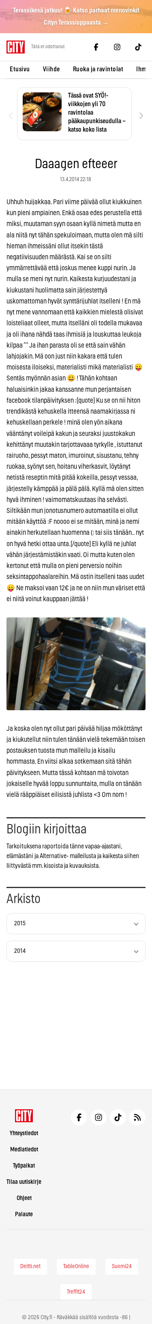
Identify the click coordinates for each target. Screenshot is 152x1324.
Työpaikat (24, 1166)
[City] (24, 1115)
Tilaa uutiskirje (23, 1182)
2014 (20, 951)
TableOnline (76, 1266)
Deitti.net (30, 1266)
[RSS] (137, 1117)
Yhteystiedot (24, 1133)
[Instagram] (117, 47)
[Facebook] (96, 47)
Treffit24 (76, 1292)
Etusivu (20, 69)
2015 (20, 923)
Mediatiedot (24, 1150)
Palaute (24, 1214)
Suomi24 (122, 1266)
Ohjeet (24, 1198)
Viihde (51, 69)
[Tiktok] (138, 47)
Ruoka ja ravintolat (98, 69)
